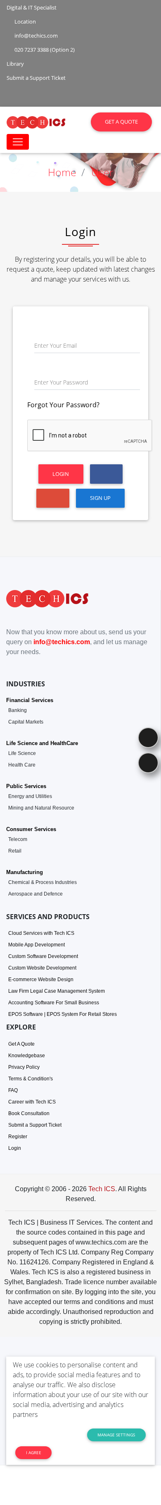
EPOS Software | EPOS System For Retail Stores (62, 1014)
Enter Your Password (61, 382)
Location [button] (24, 21)
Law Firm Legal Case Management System (56, 991)
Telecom (17, 839)
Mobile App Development (36, 945)
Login (60, 474)
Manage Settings (116, 1435)
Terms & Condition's (30, 1079)
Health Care (22, 765)
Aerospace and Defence (35, 894)
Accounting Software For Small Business (53, 1003)
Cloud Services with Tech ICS (41, 933)
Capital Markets (25, 722)
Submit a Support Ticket (35, 1125)
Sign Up (100, 498)
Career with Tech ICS (32, 1102)
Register (17, 1137)
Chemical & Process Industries (42, 882)
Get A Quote (21, 1044)
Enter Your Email (55, 345)
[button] (22, 91)
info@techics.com (61, 641)
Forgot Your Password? (63, 404)
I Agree (33, 1452)
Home (62, 172)
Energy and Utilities (30, 796)
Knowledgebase (26, 1055)
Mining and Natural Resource (41, 808)
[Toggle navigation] (18, 142)
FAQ (13, 1090)
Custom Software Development (43, 956)
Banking (17, 710)
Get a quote (121, 121)
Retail (14, 851)
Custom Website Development (42, 968)
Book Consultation (29, 1113)
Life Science (22, 753)
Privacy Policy (24, 1067)
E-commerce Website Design (40, 979)
